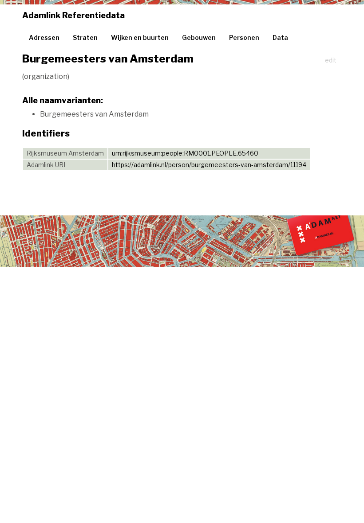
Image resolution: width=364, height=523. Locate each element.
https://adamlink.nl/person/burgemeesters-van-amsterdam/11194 (209, 164)
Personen (244, 37)
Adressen (44, 37)
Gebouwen (199, 37)
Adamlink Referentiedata (73, 15)
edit (330, 60)
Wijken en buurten (140, 37)
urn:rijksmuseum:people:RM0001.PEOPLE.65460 (185, 153)
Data (280, 37)
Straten (85, 37)
